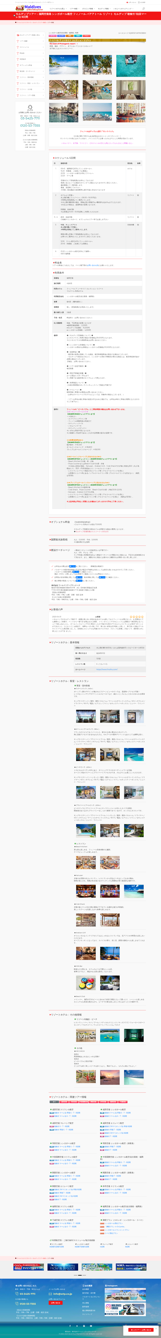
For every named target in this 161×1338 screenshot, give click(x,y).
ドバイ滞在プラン (111, 1233)
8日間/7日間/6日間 (82, 1247)
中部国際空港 (83, 1102)
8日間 (127, 1247)
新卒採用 (85, 1307)
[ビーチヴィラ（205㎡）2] (110, 792)
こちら (73, 566)
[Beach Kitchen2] (110, 862)
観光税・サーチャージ (27, 71)
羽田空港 (74, 1102)
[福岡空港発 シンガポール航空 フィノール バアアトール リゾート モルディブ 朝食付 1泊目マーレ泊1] (63, 64)
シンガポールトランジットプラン (117, 1230)
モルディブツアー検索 (39, 22)
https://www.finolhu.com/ (107, 669)
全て (54, 1102)
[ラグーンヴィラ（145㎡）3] (134, 716)
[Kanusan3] (134, 891)
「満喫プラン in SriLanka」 (115, 1227)
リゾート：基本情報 (27, 77)
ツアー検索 (74, 9)
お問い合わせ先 (93, 265)
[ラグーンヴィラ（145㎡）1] (86, 716)
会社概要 (142, 2)
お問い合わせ (132, 2)
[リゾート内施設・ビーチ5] (86, 1035)
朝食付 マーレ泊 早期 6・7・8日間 (67, 1113)
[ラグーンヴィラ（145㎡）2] (110, 716)
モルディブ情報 (103, 9)
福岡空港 (113, 1102)
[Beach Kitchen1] (86, 862)
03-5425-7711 (30, 118)
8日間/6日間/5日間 (57, 1247)
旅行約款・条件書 (88, 1293)
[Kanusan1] (86, 891)
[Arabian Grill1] (86, 953)
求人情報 (85, 1303)
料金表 (22, 53)
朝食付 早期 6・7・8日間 (63, 1130)
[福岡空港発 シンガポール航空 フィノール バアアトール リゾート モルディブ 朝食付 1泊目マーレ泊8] (97, 112)
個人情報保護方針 (88, 1310)
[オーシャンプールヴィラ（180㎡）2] (110, 754)
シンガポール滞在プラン (114, 1223)
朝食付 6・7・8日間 (61, 1126)
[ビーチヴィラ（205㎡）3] (134, 792)
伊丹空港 (103, 1102)
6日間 (102, 1247)
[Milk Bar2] (110, 983)
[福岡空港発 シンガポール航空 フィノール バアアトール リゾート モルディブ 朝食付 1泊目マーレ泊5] (97, 90)
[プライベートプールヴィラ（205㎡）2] (110, 830)
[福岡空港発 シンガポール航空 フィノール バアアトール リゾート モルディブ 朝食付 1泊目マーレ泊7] (63, 112)
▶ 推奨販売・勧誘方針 (56, 1272)
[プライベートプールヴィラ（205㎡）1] (86, 831)
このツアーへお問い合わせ (142, 1330)
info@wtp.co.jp (62, 1294)
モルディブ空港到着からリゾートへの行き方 (92, 531)
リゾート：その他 (26, 89)
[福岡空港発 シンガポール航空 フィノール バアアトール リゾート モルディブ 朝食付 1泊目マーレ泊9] (130, 112)
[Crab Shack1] (86, 920)
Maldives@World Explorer (29, 8)
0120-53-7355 (30, 125)
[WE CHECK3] (134, 1077)
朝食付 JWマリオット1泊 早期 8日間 (118, 1126)
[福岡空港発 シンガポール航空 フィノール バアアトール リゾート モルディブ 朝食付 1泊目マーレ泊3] (130, 66)
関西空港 (93, 1102)
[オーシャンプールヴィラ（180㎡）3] (134, 754)
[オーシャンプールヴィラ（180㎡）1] (86, 754)
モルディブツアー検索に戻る (30, 35)
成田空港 (64, 1102)
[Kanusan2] (110, 891)
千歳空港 (123, 1102)
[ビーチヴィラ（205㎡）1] (86, 792)
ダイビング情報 (87, 9)
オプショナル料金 (26, 65)
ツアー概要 (23, 41)
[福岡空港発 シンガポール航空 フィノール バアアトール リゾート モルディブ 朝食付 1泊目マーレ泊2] (97, 64)
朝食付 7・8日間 (111, 1136)
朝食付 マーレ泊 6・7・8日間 (65, 1116)
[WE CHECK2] (110, 1077)
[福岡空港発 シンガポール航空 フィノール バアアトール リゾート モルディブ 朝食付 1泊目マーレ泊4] (63, 90)
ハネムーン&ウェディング (123, 9)
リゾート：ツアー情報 (27, 95)
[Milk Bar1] (86, 983)
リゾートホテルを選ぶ (57, 9)
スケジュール (24, 47)
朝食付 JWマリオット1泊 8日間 (116, 1133)
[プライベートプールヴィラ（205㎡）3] (134, 830)
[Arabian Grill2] (110, 953)
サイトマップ (87, 1314)
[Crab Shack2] (110, 920)
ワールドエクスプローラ (24, 22)
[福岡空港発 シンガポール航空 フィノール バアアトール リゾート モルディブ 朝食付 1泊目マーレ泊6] (130, 90)
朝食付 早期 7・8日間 (113, 1130)
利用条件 (23, 59)
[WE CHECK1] (86, 1076)
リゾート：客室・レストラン (30, 83)
